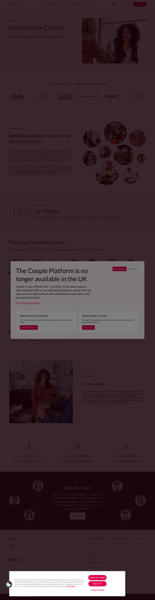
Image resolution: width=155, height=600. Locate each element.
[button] (8, 584)
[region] (67, 583)
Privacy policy (71, 586)
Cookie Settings (97, 590)
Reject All (97, 584)
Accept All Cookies (97, 578)
